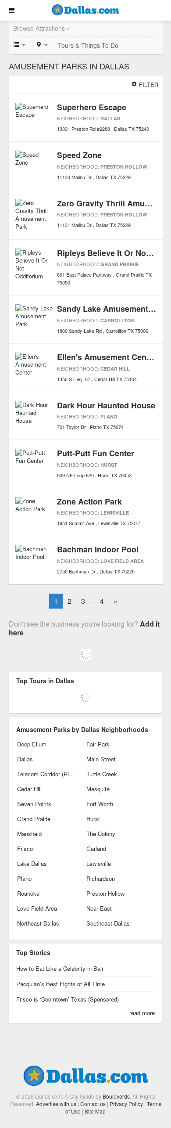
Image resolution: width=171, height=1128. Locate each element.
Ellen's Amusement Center (107, 357)
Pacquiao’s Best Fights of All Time (60, 984)
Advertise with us (56, 1103)
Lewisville (114, 512)
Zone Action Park (89, 501)
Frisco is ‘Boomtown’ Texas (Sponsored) (67, 999)
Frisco (25, 848)
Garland (96, 848)
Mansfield (29, 833)
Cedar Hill (115, 368)
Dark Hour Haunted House (106, 405)
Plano (109, 416)
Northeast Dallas (38, 923)
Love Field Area (122, 561)
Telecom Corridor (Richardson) (46, 774)
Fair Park (98, 744)
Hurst (108, 464)
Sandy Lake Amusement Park (112, 308)
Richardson (100, 878)
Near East (99, 908)
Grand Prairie (119, 264)
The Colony (100, 833)
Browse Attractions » (41, 28)
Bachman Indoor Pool (98, 549)
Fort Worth (99, 804)
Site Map (95, 1111)
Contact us (93, 1103)
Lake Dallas (32, 863)
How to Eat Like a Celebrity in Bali (59, 968)
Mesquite (98, 789)
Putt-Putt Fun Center (95, 453)
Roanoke (28, 893)
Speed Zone (79, 155)
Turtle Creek (101, 774)
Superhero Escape (91, 107)
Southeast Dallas (108, 923)
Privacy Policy (126, 1103)
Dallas (110, 118)
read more (142, 1013)
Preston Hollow (123, 166)
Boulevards (116, 1096)
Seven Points (34, 804)
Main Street (101, 759)
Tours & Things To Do (88, 45)
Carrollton (117, 320)
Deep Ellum (31, 744)
